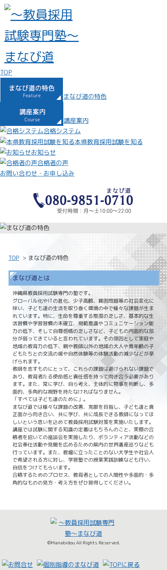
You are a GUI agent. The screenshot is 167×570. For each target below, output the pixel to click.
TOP (14, 258)
